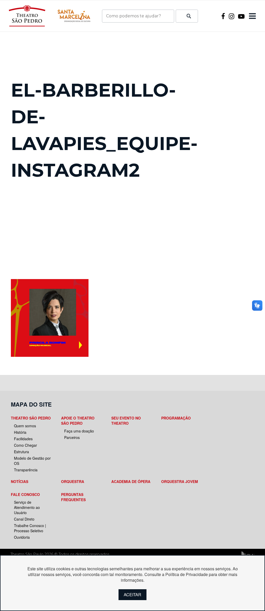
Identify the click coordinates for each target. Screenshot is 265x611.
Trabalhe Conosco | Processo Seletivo (30, 528)
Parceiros (72, 437)
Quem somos (25, 425)
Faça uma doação (79, 431)
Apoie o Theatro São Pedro (77, 420)
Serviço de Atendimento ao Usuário (27, 507)
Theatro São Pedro (31, 418)
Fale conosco (25, 494)
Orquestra (72, 481)
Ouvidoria (22, 537)
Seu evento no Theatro (126, 420)
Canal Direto (24, 519)
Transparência (26, 469)
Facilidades (23, 438)
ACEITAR (132, 595)
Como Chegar (25, 445)
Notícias (19, 481)
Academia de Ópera (130, 481)
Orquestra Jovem (179, 481)
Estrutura (21, 451)
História (20, 432)
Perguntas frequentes (73, 497)
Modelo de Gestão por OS (32, 461)
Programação (176, 418)
